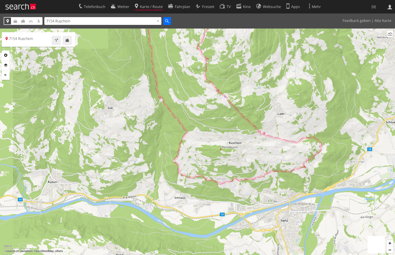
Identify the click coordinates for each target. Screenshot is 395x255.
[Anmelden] (390, 6)
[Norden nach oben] (390, 42)
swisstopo (26, 251)
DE (373, 6)
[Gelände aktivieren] (390, 33)
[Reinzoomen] (390, 243)
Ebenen (6, 65)
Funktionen (6, 75)
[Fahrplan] (67, 40)
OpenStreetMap (44, 251)
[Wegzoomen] (390, 250)
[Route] (56, 40)
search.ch (13, 251)
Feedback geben (357, 20)
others (59, 251)
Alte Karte (382, 20)
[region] (197, 142)
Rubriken (6, 55)
